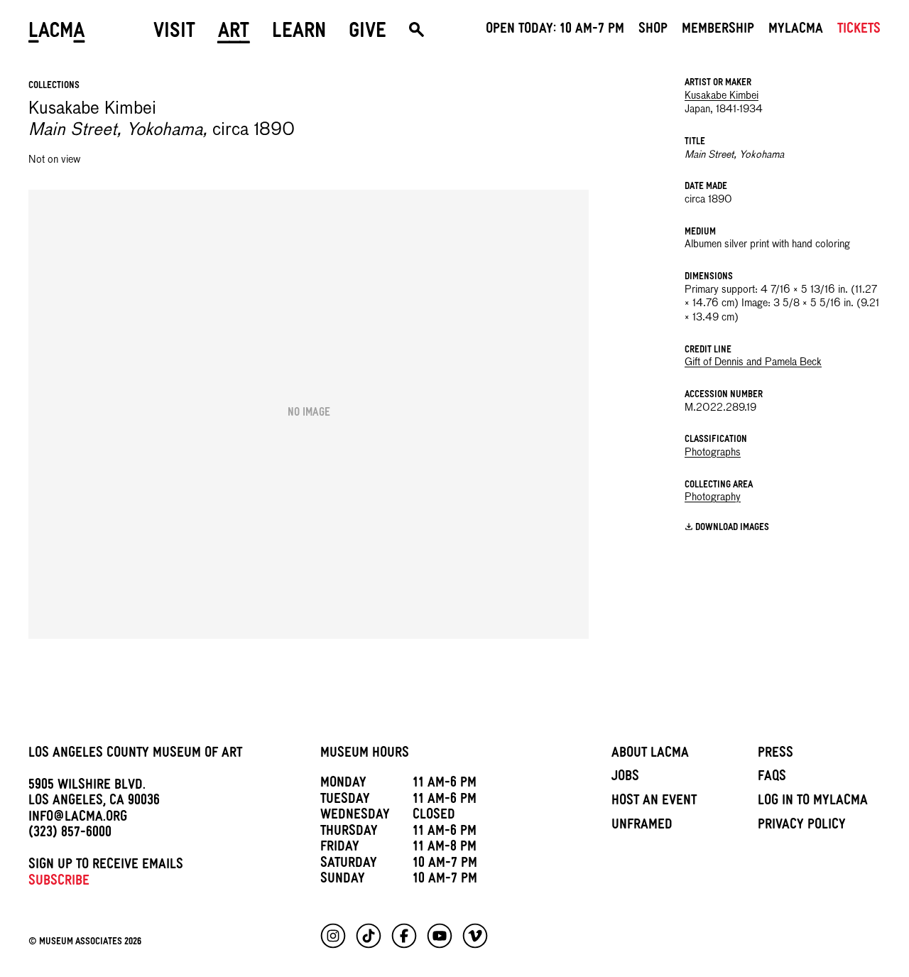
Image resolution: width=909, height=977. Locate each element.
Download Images (732, 528)
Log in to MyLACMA (813, 802)
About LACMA (650, 754)
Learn (299, 33)
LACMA (56, 33)
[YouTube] (439, 936)
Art (233, 33)
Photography (713, 497)
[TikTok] (368, 936)
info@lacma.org (77, 818)
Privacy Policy (802, 826)
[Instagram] (333, 936)
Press (775, 754)
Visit (174, 33)
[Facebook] (404, 936)
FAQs (772, 778)
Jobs (625, 778)
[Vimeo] (475, 936)
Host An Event (654, 802)
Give (367, 33)
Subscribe (58, 882)
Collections (54, 86)
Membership (718, 30)
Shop (653, 30)
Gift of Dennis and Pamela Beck (753, 362)
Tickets (859, 30)
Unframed (642, 826)
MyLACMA (795, 30)
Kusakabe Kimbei (721, 96)
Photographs (713, 453)
